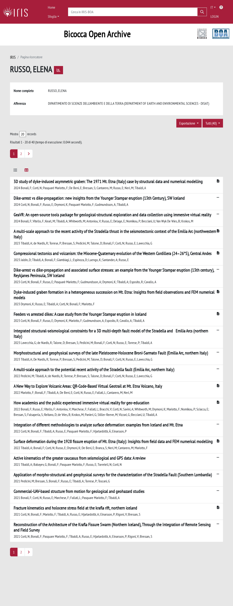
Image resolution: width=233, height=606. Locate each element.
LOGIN (214, 16)
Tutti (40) (211, 123)
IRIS (13, 57)
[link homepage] (17, 12)
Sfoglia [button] (52, 16)
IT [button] (211, 7)
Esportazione (187, 123)
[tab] (15, 171)
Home (51, 7)
